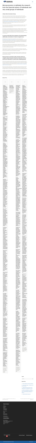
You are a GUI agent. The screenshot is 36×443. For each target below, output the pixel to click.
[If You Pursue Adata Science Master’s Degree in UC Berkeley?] (11, 82)
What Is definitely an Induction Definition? (28, 383)
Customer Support (22, 435)
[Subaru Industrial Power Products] (8, 1)
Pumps (4, 407)
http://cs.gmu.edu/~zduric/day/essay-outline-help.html (11, 21)
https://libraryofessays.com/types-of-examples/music (9, 39)
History (4, 412)
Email (4, 423)
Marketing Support (29, 435)
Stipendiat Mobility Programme (27, 394)
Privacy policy (31, 441)
